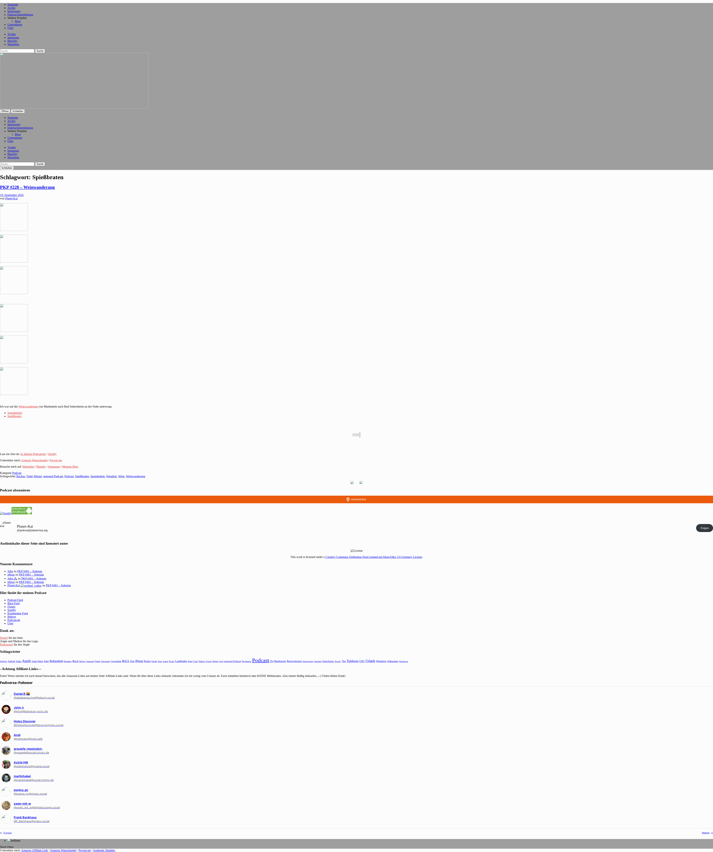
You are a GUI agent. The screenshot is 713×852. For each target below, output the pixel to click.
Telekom (352, 661)
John (10, 571)
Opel (221, 661)
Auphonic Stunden (104, 850)
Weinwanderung (29, 406)
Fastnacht (90, 661)
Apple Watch (37, 661)
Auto (46, 661)
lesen (190, 661)
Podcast (16, 473)
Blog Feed (13, 603)
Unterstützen (14, 24)
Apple (26, 661)
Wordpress (403, 661)
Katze (147, 661)
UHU (362, 661)
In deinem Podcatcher (33, 454)
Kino (160, 661)
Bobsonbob (56, 661)
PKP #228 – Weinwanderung (27, 187)
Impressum (13, 11)
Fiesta (97, 661)
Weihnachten (392, 661)
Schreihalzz (328, 661)
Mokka (215, 661)
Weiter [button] (706, 833)
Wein (121, 476)
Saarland (318, 661)
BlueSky (12, 40)
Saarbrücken (308, 661)
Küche (171, 661)
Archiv (11, 7)
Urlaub (370, 661)
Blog (18, 21)
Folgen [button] (705, 528)
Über (10, 27)
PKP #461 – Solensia (29, 571)
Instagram (13, 37)
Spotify (52, 454)
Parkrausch (6, 644)
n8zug (11, 574)
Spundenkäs (97, 476)
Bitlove (11, 616)
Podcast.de (13, 620)
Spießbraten (14, 416)
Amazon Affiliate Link (34, 850)
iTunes (11, 606)
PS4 (272, 661)
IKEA (125, 661)
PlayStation (246, 661)
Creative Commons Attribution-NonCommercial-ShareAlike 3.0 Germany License (373, 557)
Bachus (20, 476)
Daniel (4, 637)
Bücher (82, 661)
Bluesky (41, 466)
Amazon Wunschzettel (34, 460)
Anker (18, 661)
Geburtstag (105, 661)
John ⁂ (12, 578)
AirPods (3, 661)
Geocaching (116, 661)
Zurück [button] (7, 833)
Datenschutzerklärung (20, 14)
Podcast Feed (15, 600)
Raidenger (280, 661)
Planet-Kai (11, 198)
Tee (344, 661)
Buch (75, 661)
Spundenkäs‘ (15, 412)
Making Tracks (205, 661)
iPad (132, 661)
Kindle (154, 661)
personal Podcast (53, 476)
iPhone (139, 661)
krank (165, 661)
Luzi (195, 661)
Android (11, 661)
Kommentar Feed (17, 613)
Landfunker (181, 661)
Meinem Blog (70, 466)
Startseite (12, 4)
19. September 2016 (12, 195)
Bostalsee (68, 661)
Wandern (111, 476)
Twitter (11, 34)
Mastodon (13, 44)
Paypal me (56, 460)
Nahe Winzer (34, 476)
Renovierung (294, 661)
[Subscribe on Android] (22, 513)
